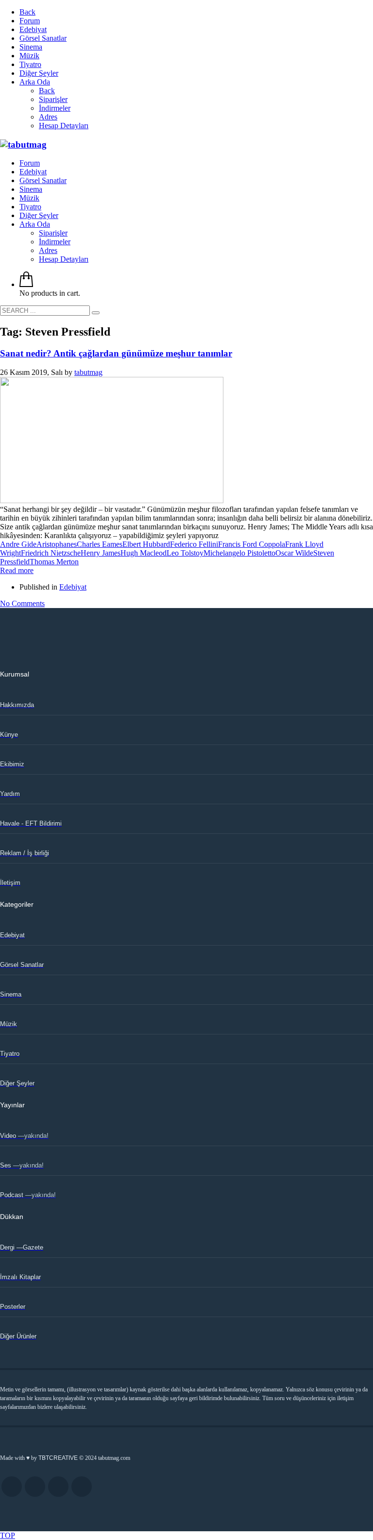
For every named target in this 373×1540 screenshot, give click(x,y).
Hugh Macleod (143, 553)
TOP (7, 1535)
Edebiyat (72, 587)
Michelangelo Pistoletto (239, 553)
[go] (96, 312)
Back (27, 12)
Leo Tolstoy (185, 553)
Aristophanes (56, 544)
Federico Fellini (194, 544)
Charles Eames (99, 544)
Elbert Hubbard (146, 544)
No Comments (22, 603)
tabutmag (88, 372)
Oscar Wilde (294, 553)
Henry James (100, 553)
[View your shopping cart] (26, 284)
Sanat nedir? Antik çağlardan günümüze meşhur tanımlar (116, 353)
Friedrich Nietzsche (51, 553)
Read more (17, 570)
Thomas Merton (54, 562)
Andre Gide (18, 544)
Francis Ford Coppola (251, 544)
